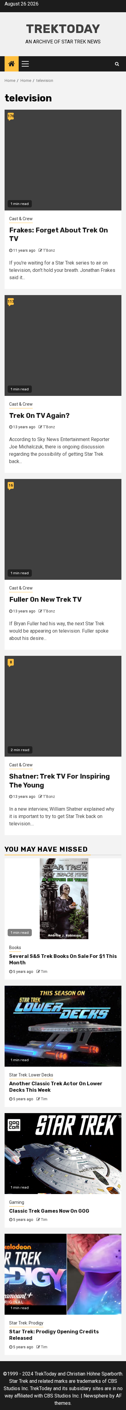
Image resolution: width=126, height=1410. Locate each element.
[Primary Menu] (28, 63)
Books (15, 947)
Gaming (16, 1202)
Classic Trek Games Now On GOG (49, 1211)
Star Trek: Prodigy (26, 1323)
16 (11, 485)
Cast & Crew (21, 218)
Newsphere (95, 1396)
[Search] (117, 64)
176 (11, 116)
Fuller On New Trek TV (45, 599)
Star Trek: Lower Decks (31, 1074)
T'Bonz (49, 250)
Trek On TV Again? (39, 415)
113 (11, 301)
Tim (44, 972)
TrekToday (63, 29)
